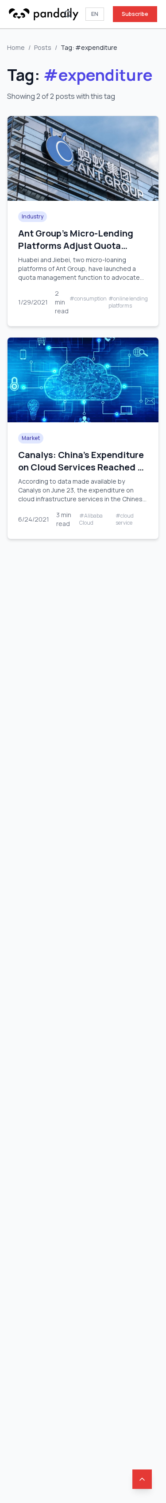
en (94, 14)
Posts (42, 47)
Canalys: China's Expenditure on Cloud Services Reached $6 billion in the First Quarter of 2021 (83, 473)
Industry (32, 216)
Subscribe (135, 14)
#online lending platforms (128, 302)
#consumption (88, 298)
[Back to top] (142, 1479)
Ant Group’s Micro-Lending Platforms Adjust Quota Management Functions (75, 245)
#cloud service (125, 519)
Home (16, 47)
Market (31, 438)
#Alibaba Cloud (91, 519)
